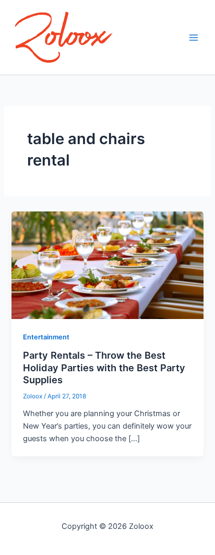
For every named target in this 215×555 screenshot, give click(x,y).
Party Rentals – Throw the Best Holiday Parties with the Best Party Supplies (104, 367)
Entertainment (46, 337)
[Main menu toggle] (194, 38)
